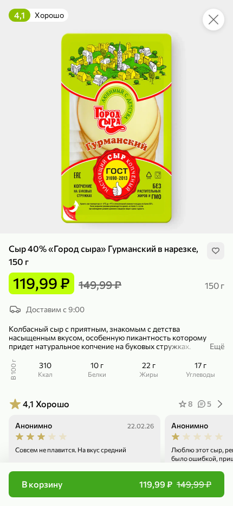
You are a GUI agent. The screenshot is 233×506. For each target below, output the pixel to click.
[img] (215, 251)
